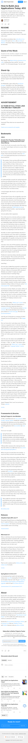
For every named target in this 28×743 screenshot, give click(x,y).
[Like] (2, 24)
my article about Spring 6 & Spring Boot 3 (13, 448)
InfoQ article (19, 563)
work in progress (5, 524)
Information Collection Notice (13, 645)
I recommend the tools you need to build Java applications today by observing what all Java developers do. (10, 684)
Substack (8, 740)
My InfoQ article (5, 509)
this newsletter (10, 621)
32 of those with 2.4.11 (18, 583)
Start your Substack (10, 737)
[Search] (25, 676)
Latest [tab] (6, 676)
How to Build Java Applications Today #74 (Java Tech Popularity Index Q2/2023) (10, 693)
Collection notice (22, 733)
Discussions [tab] (11, 676)
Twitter (20, 623)
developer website (19, 621)
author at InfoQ (20, 625)
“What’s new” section (17, 303)
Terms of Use (20, 644)
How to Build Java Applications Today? (9, 681)
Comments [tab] (4, 660)
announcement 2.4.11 (17, 586)
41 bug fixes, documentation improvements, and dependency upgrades (13, 581)
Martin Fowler (13, 60)
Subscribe (20, 1)
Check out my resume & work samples (10, 127)
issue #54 (9, 578)
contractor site (5, 623)
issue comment (19, 418)
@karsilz (7, 404)
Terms (16, 733)
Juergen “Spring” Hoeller (7, 420)
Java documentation (6, 313)
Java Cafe (20, 41)
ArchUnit (10, 471)
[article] (14, 684)
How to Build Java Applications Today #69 (9, 705)
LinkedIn (15, 623)
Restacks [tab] (10, 660)
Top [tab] (2, 676)
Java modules (17, 426)
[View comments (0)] (5, 24)
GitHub (5, 625)
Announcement (5, 529)
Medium (3, 43)
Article (2, 407)
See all (3, 715)
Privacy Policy (23, 645)
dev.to (13, 41)
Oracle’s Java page (13, 311)
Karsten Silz (6, 19)
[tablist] (6, 660)
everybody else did (5, 308)
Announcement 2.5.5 (6, 586)
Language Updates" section (17, 346)
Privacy (12, 733)
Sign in (25, 1)
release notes (4, 565)
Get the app (20, 737)
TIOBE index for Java (17, 207)
